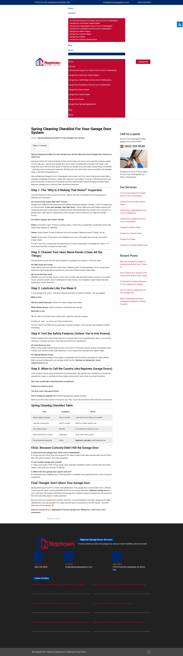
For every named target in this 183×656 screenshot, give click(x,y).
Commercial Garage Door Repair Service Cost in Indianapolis (94, 20)
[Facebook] (149, 652)
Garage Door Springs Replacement (83, 39)
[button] (96, 54)
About (70, 50)
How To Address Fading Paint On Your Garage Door (113, 603)
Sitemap (70, 652)
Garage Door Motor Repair (80, 31)
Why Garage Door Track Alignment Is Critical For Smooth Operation (119, 622)
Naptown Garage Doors (40, 510)
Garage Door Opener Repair (80, 34)
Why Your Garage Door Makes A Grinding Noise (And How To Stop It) (133, 264)
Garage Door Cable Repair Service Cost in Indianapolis (91, 26)
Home (70, 8)
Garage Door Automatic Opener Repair (85, 23)
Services (72, 13)
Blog (70, 45)
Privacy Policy (80, 652)
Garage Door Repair (77, 37)
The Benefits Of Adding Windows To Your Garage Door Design (56, 603)
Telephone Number (41, 564)
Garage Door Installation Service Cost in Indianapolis (90, 29)
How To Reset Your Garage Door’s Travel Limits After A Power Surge (119, 585)
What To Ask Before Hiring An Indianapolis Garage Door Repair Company (133, 301)
